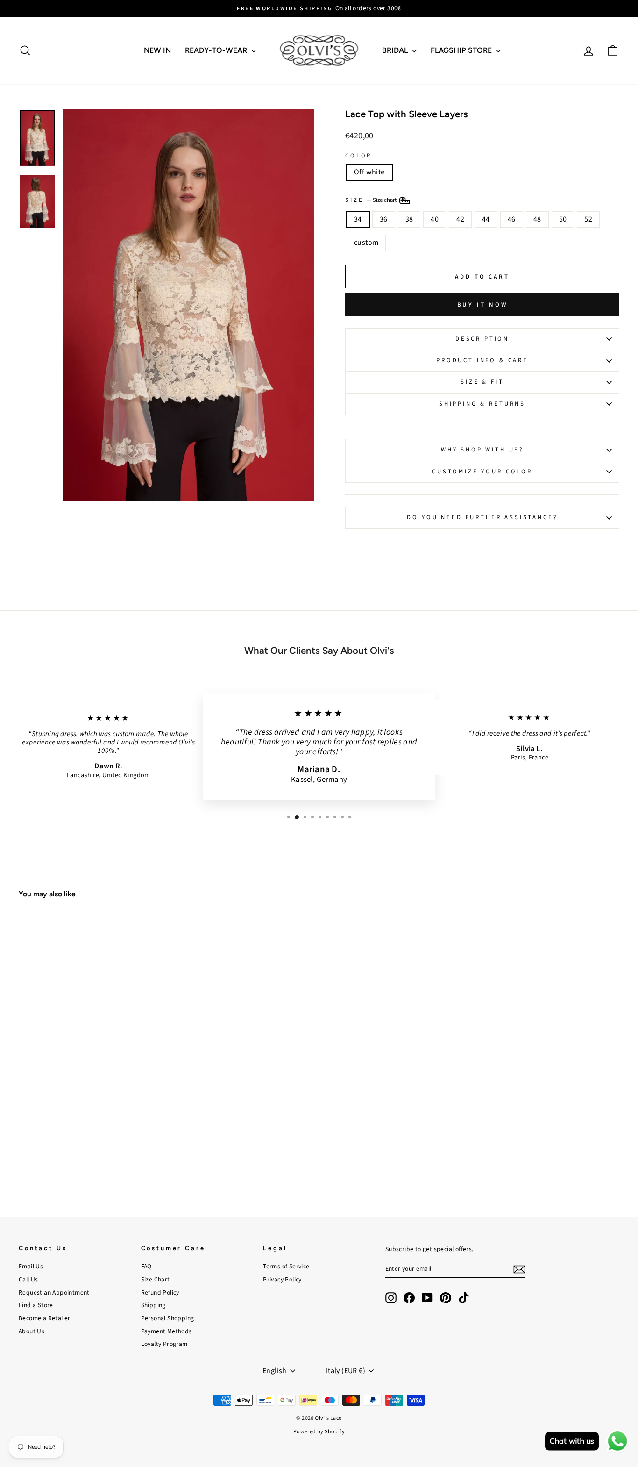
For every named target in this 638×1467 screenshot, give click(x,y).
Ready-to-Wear (217, 50)
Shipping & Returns (482, 404)
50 (563, 219)
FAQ (146, 1266)
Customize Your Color (482, 471)
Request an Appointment (54, 1292)
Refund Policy (160, 1292)
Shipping (153, 1305)
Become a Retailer (45, 1318)
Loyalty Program (164, 1343)
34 (358, 219)
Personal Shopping (167, 1318)
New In (157, 50)
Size (371, 200)
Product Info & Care (482, 360)
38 (409, 219)
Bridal (396, 50)
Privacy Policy (282, 1279)
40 (435, 219)
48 (537, 219)
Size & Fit (482, 382)
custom (366, 242)
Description (482, 339)
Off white (369, 172)
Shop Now (90, 1133)
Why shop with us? (482, 449)
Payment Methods (166, 1331)
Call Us (28, 1279)
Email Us (31, 1266)
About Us (31, 1331)
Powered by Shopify (319, 1432)
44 (486, 219)
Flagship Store (462, 50)
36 (384, 219)
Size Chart (155, 1279)
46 (512, 219)
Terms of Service (286, 1266)
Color (358, 155)
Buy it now (482, 305)
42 (460, 219)
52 (588, 219)
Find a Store (36, 1305)
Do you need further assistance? (482, 517)
